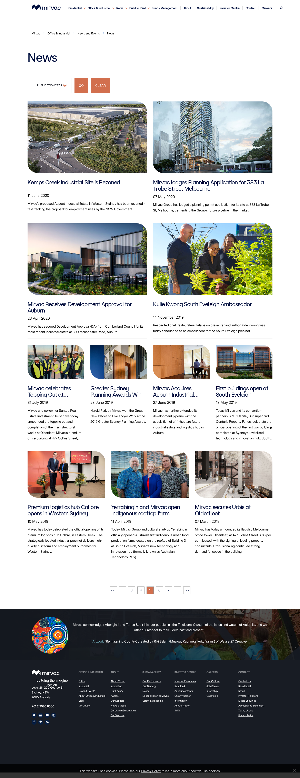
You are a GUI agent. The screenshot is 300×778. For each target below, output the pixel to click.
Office (82, 681)
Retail (241, 690)
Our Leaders (117, 700)
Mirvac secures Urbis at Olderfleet (223, 510)
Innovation (116, 686)
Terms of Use (245, 710)
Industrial (84, 686)
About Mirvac (118, 681)
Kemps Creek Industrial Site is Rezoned (74, 182)
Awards (115, 695)
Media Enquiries (247, 700)
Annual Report (182, 705)
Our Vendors (117, 715)
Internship (212, 690)
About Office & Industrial (92, 695)
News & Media (118, 705)
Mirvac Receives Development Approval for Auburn (80, 307)
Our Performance (151, 681)
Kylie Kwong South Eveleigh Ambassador (202, 304)
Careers (212, 672)
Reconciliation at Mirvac (155, 695)
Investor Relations (248, 695)
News (110, 33)
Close (293, 770)
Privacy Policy (245, 715)
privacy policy (151, 771)
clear (100, 86)
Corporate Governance (123, 710)
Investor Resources (185, 681)
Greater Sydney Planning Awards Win (115, 391)
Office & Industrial (59, 33)
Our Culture (213, 681)
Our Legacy (117, 690)
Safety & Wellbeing (152, 700)
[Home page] (46, 672)
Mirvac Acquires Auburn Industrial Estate (173, 391)
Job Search (213, 686)
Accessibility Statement (251, 705)
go (81, 86)
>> (187, 590)
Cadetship (212, 695)
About (115, 672)
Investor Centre (185, 672)
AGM (177, 710)
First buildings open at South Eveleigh (242, 391)
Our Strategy (149, 686)
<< (113, 590)
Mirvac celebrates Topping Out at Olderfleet (49, 391)
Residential (244, 686)
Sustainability (151, 672)
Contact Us (244, 681)
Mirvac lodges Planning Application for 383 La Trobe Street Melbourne (208, 185)
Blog (81, 700)
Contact (244, 672)
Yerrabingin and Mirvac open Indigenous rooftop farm (145, 510)
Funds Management (164, 8)
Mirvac (36, 33)
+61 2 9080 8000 (43, 706)
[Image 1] (46, 7)
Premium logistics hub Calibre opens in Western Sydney (63, 510)
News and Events (89, 33)
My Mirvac (84, 705)
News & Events (87, 690)
